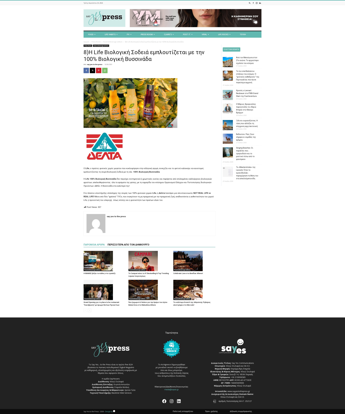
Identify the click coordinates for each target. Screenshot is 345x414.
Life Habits (110, 34)
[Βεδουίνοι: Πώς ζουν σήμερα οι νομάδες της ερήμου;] (226, 139)
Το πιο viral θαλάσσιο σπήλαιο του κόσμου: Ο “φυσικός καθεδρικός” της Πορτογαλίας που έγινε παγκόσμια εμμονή (247, 77)
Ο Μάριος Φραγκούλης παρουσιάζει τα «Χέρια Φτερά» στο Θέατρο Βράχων (246, 108)
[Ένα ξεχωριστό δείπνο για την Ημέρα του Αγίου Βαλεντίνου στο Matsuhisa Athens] (149, 290)
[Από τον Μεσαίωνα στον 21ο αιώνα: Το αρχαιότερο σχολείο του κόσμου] (226, 62)
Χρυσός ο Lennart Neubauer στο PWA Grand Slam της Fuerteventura (247, 93)
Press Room (96, 42)
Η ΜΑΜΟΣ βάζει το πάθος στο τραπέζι (99, 273)
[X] (92, 70)
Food (90, 34)
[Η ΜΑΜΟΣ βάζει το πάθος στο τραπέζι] (105, 261)
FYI (128, 34)
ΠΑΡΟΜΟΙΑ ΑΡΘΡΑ (94, 244)
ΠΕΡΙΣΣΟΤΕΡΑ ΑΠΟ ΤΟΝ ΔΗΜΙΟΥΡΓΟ (128, 244)
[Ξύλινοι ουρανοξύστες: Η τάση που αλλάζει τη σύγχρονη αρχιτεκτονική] (226, 125)
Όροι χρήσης (211, 411)
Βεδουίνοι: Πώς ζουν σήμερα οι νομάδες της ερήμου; (246, 137)
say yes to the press (94, 64)
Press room (147, 34)
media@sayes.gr (171, 389)
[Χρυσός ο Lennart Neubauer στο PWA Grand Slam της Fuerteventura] (226, 95)
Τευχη (243, 34)
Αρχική (86, 42)
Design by (109, 411)
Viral (204, 34)
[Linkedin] (259, 3)
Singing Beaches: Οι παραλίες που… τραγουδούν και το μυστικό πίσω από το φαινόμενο (245, 153)
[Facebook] (253, 3)
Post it (186, 34)
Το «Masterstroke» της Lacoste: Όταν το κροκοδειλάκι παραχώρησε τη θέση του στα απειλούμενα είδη (247, 173)
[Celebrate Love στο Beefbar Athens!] (194, 261)
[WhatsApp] (105, 70)
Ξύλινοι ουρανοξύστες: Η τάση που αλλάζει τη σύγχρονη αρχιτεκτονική (247, 123)
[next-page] (89, 310)
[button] (250, 3)
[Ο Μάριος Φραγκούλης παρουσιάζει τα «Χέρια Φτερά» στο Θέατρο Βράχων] (226, 109)
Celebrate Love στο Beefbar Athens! (188, 273)
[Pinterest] (98, 70)
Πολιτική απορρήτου (183, 411)
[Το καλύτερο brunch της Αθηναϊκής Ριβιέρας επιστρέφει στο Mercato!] (194, 290)
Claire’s (168, 34)
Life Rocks (223, 34)
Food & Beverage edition (112, 42)
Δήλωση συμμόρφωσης (241, 411)
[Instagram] (256, 3)
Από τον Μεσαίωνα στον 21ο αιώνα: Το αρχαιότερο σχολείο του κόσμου (247, 60)
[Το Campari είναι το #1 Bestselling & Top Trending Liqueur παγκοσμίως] (149, 261)
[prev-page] (85, 310)
